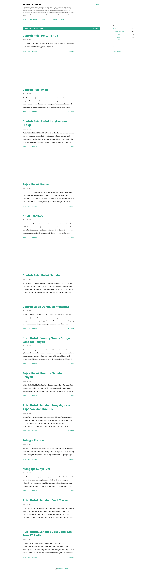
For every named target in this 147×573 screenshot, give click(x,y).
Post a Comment (32, 51)
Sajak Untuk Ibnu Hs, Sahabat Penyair (43, 375)
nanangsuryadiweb (33, 4)
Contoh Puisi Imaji (35, 90)
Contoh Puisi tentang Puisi (41, 35)
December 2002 (119, 31)
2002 (114, 29)
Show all (96, 28)
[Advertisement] (48, 70)
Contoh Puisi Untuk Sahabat (42, 275)
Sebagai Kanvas (33, 440)
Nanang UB (54, 19)
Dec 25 (118, 34)
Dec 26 (118, 37)
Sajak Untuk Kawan (36, 184)
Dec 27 (118, 40)
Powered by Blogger (62, 568)
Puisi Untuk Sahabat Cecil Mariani (46, 500)
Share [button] (24, 51)
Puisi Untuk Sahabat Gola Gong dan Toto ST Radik (47, 533)
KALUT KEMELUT (34, 216)
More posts (71, 563)
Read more (71, 51)
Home (24, 19)
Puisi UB (63, 19)
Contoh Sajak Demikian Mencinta (46, 307)
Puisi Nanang (33, 19)
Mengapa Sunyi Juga (37, 469)
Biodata (44, 19)
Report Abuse (117, 51)
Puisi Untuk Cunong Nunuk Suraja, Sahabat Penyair (47, 340)
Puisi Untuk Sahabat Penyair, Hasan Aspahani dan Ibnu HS (47, 407)
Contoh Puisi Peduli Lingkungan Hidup (45, 123)
